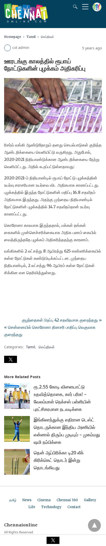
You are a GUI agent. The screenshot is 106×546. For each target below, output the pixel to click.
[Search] (74, 6)
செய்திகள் (47, 37)
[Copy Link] (33, 287)
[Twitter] (16, 287)
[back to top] (94, 525)
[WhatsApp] (25, 287)
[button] (10, 359)
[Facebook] (8, 287)
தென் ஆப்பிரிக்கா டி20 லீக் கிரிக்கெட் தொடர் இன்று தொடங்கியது (59, 460)
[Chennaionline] (26, 21)
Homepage (12, 37)
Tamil (31, 37)
